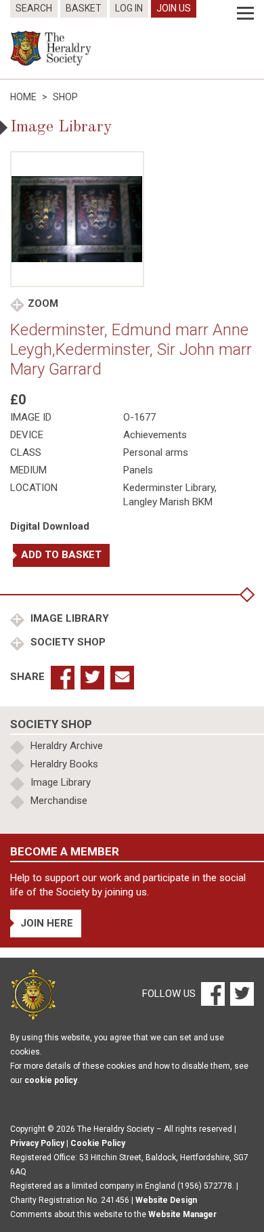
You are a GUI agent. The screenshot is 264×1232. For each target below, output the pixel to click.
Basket (84, 8)
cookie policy (50, 1080)
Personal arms (155, 452)
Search (34, 8)
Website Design (166, 1200)
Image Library (68, 618)
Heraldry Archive (66, 746)
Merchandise (58, 800)
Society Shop (67, 642)
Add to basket (61, 555)
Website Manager (182, 1214)
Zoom (43, 303)
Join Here (46, 923)
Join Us (173, 8)
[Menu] (245, 13)
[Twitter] (240, 993)
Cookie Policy (97, 1143)
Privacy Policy (37, 1143)
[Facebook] (212, 993)
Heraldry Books (64, 764)
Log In (129, 8)
